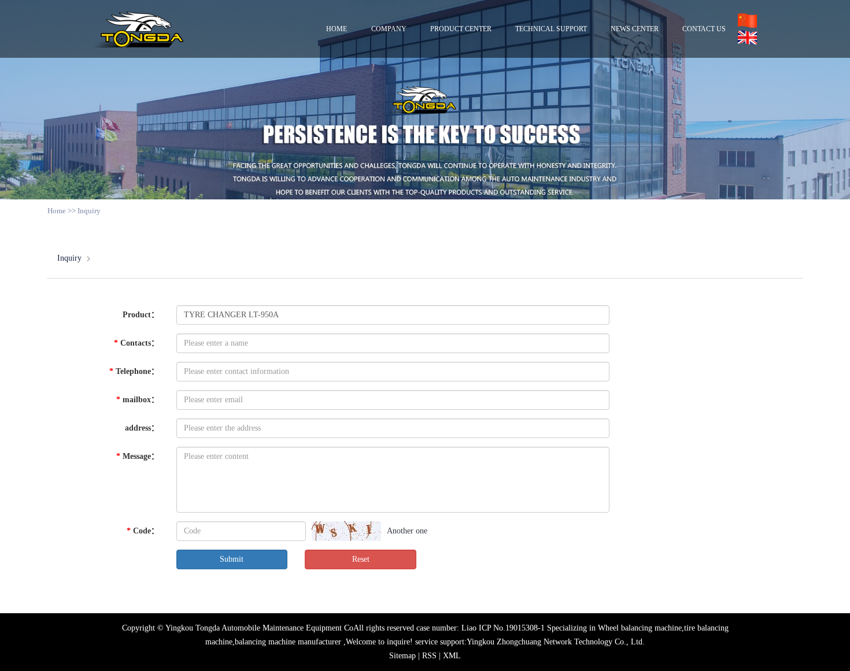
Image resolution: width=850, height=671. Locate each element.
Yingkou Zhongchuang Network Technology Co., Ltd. (556, 641)
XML (452, 655)
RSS (429, 655)
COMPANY (388, 29)
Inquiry (69, 258)
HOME (336, 29)
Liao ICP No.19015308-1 (503, 628)
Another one (407, 531)
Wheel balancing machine (640, 628)
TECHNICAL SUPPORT (551, 29)
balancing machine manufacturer (288, 641)
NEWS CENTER (635, 29)
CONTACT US (704, 29)
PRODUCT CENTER (460, 29)
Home (56, 210)
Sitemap (403, 655)
